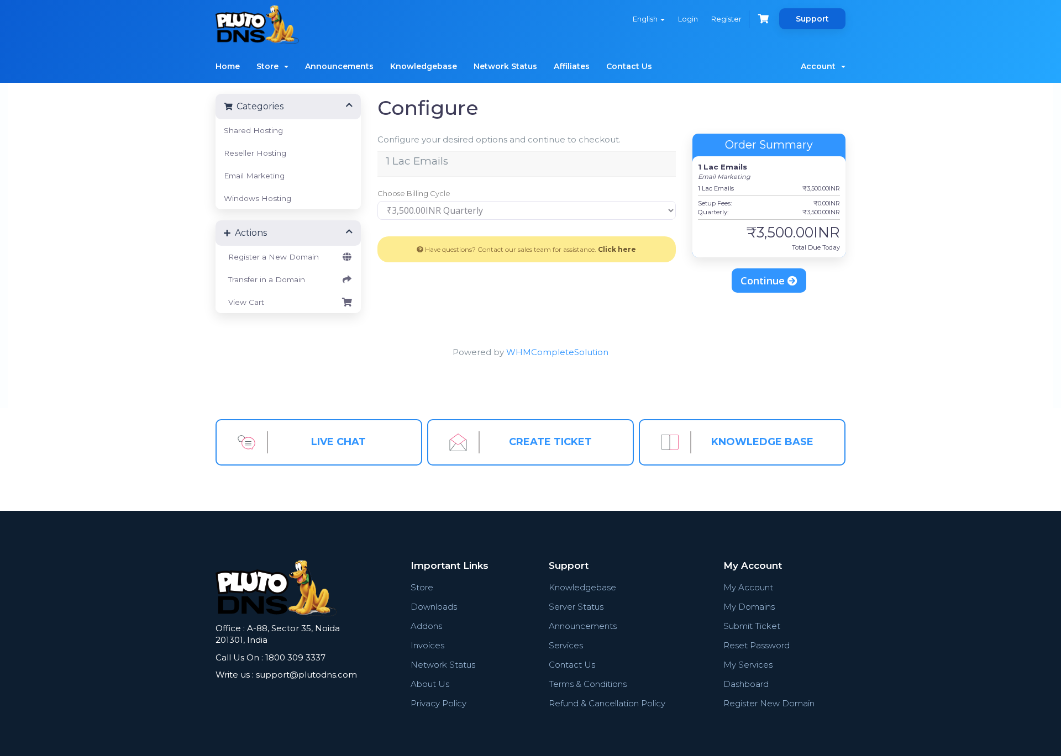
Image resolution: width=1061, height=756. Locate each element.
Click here (617, 249)
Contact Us (629, 66)
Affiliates (572, 66)
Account (820, 66)
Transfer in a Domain (264, 279)
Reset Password (756, 645)
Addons (426, 626)
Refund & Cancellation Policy (607, 703)
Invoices (427, 645)
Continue (763, 280)
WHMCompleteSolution (557, 352)
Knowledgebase (423, 66)
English (646, 18)
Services (566, 645)
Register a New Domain (271, 256)
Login (688, 18)
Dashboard (746, 684)
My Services (748, 664)
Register (726, 18)
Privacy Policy (438, 703)
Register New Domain (769, 703)
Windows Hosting (257, 198)
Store (269, 66)
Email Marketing (254, 175)
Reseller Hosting (255, 153)
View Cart (244, 302)
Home (228, 66)
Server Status (576, 606)
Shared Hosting (253, 130)
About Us (430, 684)
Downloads (434, 606)
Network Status (505, 66)
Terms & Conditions (588, 684)
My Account (748, 587)
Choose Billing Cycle (413, 193)
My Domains (749, 606)
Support (812, 19)
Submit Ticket (751, 626)
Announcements (339, 66)
